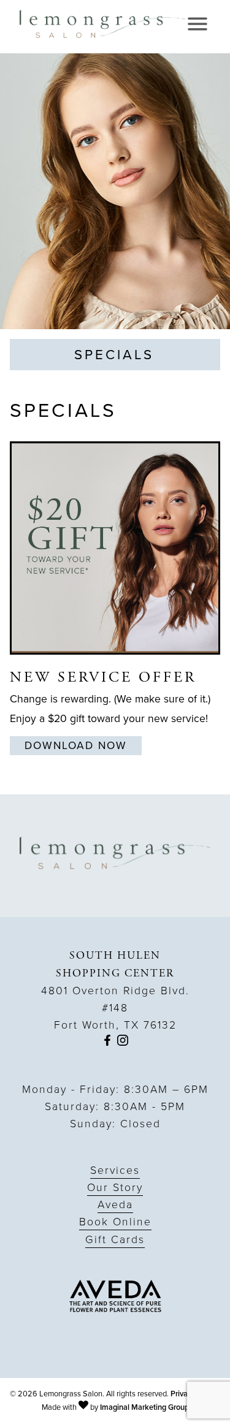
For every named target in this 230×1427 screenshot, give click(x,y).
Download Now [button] (76, 745)
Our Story (115, 1187)
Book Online (115, 1222)
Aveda (115, 1204)
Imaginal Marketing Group (144, 1407)
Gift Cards (115, 1239)
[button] (107, 1042)
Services (115, 1170)
